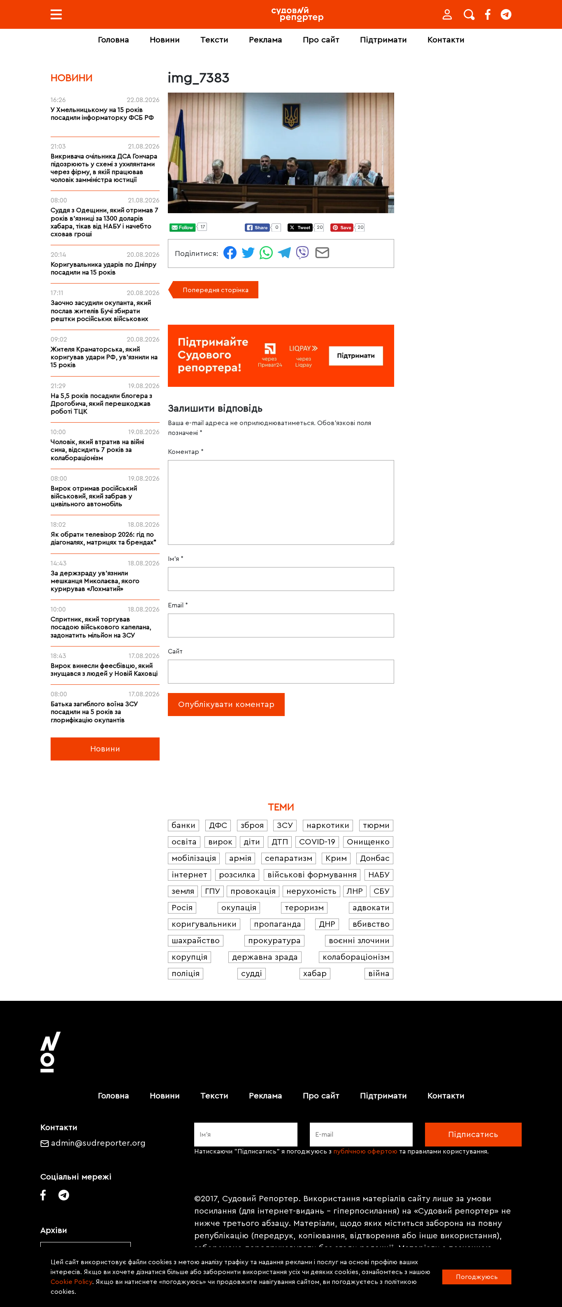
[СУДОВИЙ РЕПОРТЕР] (297, 14)
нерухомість (311, 891)
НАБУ (379, 875)
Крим (336, 858)
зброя (252, 825)
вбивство (371, 924)
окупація (238, 908)
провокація (253, 891)
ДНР (327, 924)
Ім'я (175, 559)
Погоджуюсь (477, 1277)
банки (183, 825)
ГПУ (212, 891)
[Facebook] (487, 14)
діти (252, 842)
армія (240, 858)
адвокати (371, 908)
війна (379, 974)
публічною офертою (365, 1151)
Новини (165, 40)
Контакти (445, 40)
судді (251, 974)
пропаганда (277, 924)
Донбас (375, 858)
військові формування (312, 875)
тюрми (376, 825)
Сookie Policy (71, 1282)
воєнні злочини (359, 941)
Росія (182, 908)
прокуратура (274, 941)
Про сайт (321, 40)
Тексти (214, 40)
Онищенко (368, 842)
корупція (189, 957)
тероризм (304, 908)
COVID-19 (317, 842)
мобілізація (194, 858)
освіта (184, 842)
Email (178, 605)
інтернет (189, 875)
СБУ (382, 891)
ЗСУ (285, 825)
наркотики (328, 825)
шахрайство (196, 941)
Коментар (186, 452)
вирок (220, 842)
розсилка (237, 875)
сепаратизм (288, 858)
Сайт (175, 651)
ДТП (280, 842)
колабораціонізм (356, 957)
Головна (113, 40)
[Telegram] (506, 14)
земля (183, 891)
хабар (315, 974)
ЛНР (355, 891)
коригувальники (204, 924)
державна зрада (265, 957)
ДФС (218, 825)
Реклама (265, 40)
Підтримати (383, 40)
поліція (186, 974)
